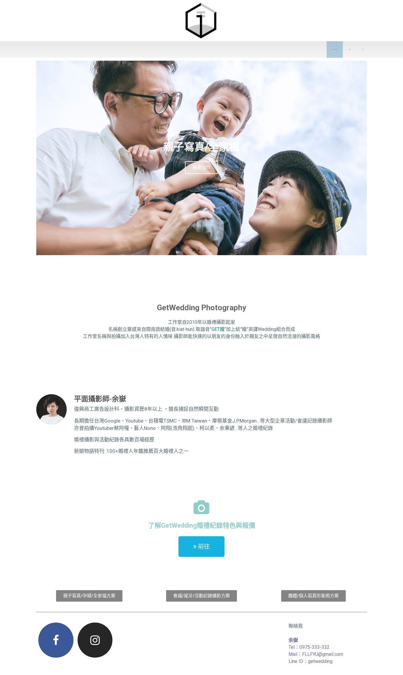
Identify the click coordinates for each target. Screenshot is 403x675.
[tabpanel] (201, 158)
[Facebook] (55, 640)
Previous (45, 158)
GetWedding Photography (201, 307)
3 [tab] (204, 251)
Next (358, 158)
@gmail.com (330, 654)
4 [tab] (210, 251)
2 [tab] (199, 251)
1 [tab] (193, 251)
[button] (201, 546)
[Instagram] (95, 640)
